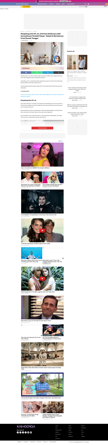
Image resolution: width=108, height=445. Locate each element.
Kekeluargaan (28, 31)
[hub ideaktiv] (88, 3)
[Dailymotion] (86, 7)
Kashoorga (23, 31)
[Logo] (22, 4)
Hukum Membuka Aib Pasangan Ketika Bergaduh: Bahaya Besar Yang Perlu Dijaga (77, 89)
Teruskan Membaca (42, 128)
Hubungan (35, 31)
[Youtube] (85, 7)
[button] (85, 4)
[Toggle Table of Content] (60, 68)
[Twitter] (82, 7)
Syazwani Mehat (25, 40)
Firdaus (74, 92)
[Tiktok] (84, 7)
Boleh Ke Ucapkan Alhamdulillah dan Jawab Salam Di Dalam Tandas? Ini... (77, 72)
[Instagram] (81, 7)
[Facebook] (79, 7)
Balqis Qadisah (70, 75)
